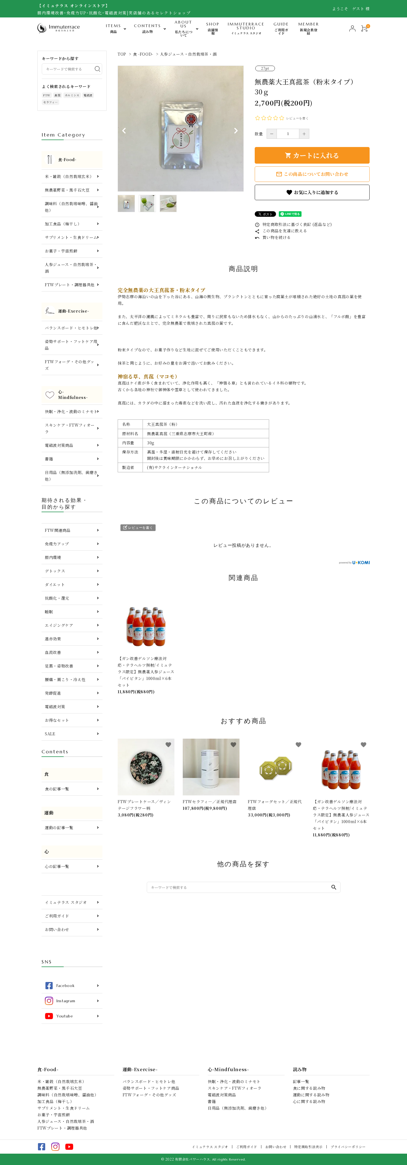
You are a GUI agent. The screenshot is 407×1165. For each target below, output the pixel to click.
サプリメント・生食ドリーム (71, 237)
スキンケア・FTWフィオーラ (70, 428)
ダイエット (55, 584)
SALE (50, 733)
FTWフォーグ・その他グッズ (69, 365)
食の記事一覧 (57, 789)
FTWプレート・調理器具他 (70, 284)
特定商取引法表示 (308, 1146)
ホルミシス (72, 95)
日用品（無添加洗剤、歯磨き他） (71, 476)
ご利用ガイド (57, 916)
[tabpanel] (181, 129)
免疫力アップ (57, 544)
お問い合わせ (57, 929)
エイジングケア (59, 625)
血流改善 (53, 652)
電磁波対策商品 (59, 445)
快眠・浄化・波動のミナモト (71, 411)
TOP (122, 54)
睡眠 (49, 611)
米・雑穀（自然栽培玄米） (69, 176)
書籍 (49, 459)
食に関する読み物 (309, 1088)
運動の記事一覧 (59, 827)
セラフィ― (50, 102)
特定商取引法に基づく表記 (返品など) (293, 224)
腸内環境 (53, 557)
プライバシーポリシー (348, 1146)
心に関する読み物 (309, 1101)
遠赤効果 (53, 638)
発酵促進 (53, 693)
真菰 (57, 95)
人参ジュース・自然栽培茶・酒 (188, 54)
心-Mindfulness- (228, 1069)
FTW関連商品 (58, 530)
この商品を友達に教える (281, 230)
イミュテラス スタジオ (66, 902)
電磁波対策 (55, 706)
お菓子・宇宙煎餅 (61, 251)
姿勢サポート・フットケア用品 (71, 345)
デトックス (55, 571)
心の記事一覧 (57, 866)
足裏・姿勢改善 (59, 666)
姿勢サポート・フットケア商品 (151, 1088)
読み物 (300, 1069)
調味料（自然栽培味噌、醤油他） (71, 207)
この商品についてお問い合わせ (312, 174)
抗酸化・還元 (57, 598)
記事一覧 (301, 1081)
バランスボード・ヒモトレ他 (71, 328)
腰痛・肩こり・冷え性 (65, 679)
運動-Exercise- (140, 1069)
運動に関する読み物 (311, 1094)
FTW (46, 95)
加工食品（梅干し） (63, 223)
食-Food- (48, 1069)
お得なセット (57, 720)
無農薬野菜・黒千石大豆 (67, 190)
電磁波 (88, 95)
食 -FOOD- (143, 54)
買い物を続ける (273, 237)
